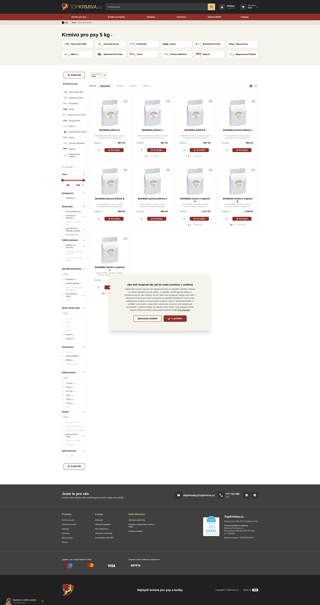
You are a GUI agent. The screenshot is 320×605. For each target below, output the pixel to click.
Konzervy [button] (181, 17)
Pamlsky (65, 529)
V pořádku (176, 318)
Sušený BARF (214, 17)
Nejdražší (133, 86)
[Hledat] (211, 6)
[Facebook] (246, 495)
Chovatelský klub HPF (104, 538)
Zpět (66, 22)
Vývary (65, 542)
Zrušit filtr (75, 75)
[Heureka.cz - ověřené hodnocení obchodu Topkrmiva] (211, 526)
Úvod (74, 22)
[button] (111, 35)
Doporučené (105, 86)
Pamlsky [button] (151, 17)
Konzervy (66, 533)
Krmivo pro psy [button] (79, 17)
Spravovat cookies (148, 318)
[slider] (62, 180)
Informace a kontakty (103, 533)
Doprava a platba (135, 531)
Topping (244, 17)
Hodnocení (146, 86)
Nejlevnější (120, 86)
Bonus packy (67, 538)
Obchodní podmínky (136, 520)
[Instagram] (254, 495)
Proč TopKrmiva (101, 529)
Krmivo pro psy (68, 520)
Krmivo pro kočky (69, 524)
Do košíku (115, 150)
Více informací (183, 310)
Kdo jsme (99, 520)
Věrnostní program (102, 524)
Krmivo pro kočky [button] (116, 17)
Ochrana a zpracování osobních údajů (141, 525)
